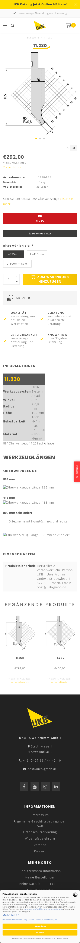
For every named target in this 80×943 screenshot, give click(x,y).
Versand (40, 845)
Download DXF (41, 233)
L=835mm (13, 254)
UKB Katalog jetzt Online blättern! (40, 4)
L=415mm (37, 254)
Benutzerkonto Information (40, 871)
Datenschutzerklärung (40, 832)
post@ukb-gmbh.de (42, 769)
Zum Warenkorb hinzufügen (52, 279)
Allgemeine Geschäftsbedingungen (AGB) (40, 823)
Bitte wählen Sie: (18, 245)
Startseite (33, 37)
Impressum (40, 815)
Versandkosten (12, 167)
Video (40, 220)
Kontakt (40, 851)
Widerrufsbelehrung (40, 838)
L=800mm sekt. (17, 263)
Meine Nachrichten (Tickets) (40, 884)
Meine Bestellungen (40, 877)
